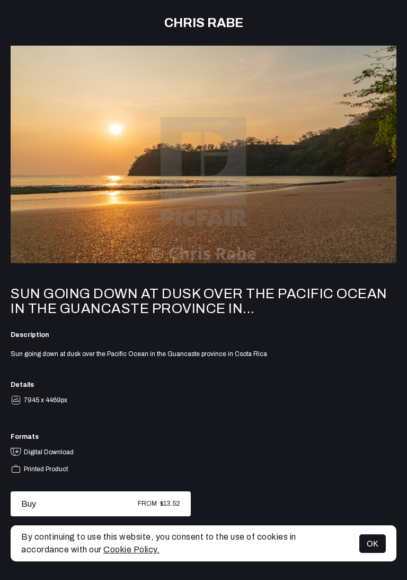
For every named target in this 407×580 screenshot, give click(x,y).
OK (372, 543)
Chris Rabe (203, 23)
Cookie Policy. (131, 549)
